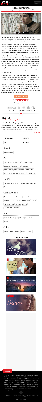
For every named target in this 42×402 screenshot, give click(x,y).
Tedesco (6, 217)
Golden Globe (26, 200)
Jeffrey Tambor (8, 169)
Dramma (22, 183)
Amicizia (34, 197)
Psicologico (27, 197)
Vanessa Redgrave (9, 173)
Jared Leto (25, 166)
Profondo (18, 204)
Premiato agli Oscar (9, 200)
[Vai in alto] (21, 392)
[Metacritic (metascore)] (28, 107)
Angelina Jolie (17, 162)
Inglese (12, 217)
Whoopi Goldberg (21, 173)
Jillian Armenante (19, 169)
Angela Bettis (8, 162)
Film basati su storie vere (11, 183)
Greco (12, 231)
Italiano (6, 221)
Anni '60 (34, 200)
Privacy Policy (19, 399)
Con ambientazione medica (11, 207)
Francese (30, 217)
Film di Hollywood (9, 204)
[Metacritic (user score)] (33, 107)
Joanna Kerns (29, 169)
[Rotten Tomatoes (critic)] (19, 107)
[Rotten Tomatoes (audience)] (23, 107)
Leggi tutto (37, 132)
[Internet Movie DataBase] (9, 107)
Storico (19, 200)
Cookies (24, 399)
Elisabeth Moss (16, 166)
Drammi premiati (8, 187)
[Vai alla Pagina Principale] (5, 3)
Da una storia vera (9, 197)
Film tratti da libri (31, 183)
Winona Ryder (31, 173)
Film (5, 142)
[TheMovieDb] (14, 107)
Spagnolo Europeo (21, 217)
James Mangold (8, 152)
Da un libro (19, 197)
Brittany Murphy (27, 162)
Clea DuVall (7, 166)
